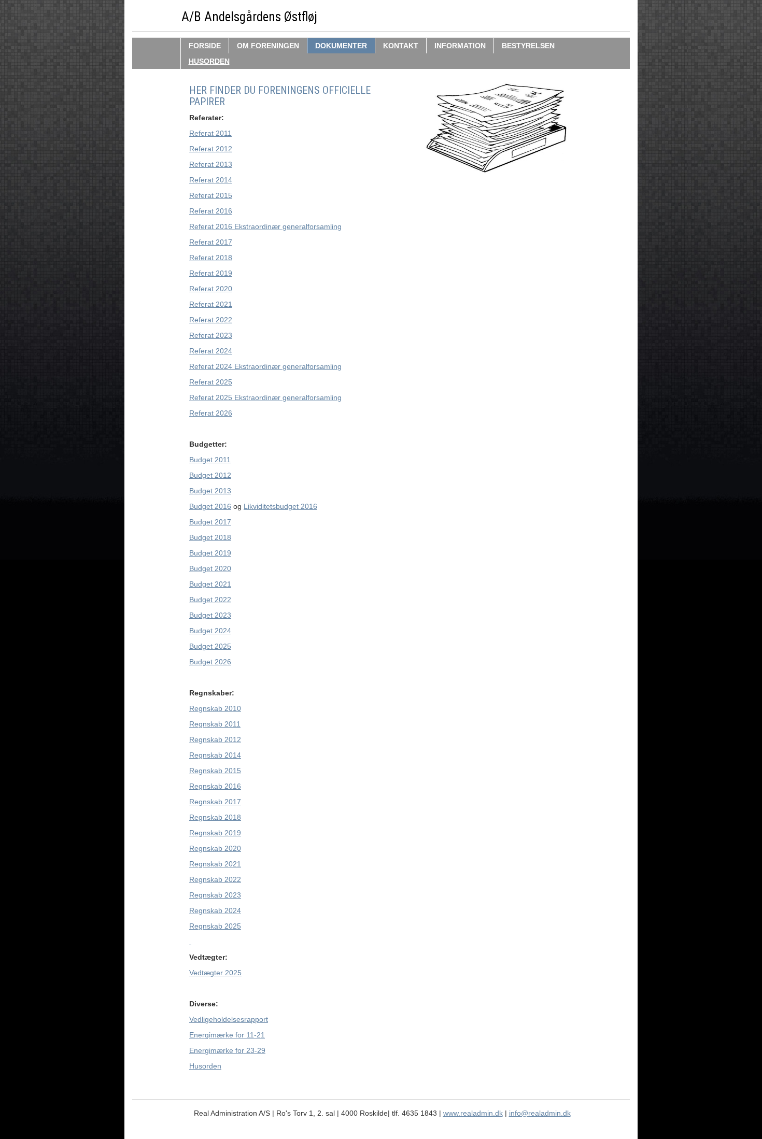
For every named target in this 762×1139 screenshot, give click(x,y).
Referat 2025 (210, 382)
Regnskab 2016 (215, 786)
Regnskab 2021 (215, 864)
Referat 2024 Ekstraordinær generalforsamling (265, 366)
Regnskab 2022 (215, 879)
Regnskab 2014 (215, 755)
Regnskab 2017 (215, 802)
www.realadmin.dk (473, 1113)
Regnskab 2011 (215, 724)
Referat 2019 (210, 273)
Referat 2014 (210, 180)
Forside (205, 45)
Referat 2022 (210, 320)
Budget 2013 (210, 491)
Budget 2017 (210, 522)
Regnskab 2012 (215, 739)
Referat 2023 (210, 335)
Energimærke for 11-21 (227, 1035)
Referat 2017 (210, 242)
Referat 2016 (210, 211)
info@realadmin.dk (540, 1113)
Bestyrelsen (528, 45)
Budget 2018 (210, 537)
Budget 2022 (210, 599)
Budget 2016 (210, 506)
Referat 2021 (210, 304)
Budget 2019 (210, 553)
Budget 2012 (210, 475)
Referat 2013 (210, 164)
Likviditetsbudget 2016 (280, 506)
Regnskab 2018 (215, 817)
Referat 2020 (210, 288)
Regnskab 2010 (215, 708)
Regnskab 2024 (215, 910)
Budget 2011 (210, 459)
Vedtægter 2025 (215, 973)
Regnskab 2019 (215, 833)
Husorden (209, 61)
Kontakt (400, 45)
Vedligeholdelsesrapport (228, 1019)
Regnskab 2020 (215, 848)
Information (460, 45)
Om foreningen (268, 45)
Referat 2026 (210, 413)
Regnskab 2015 (215, 770)
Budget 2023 (210, 615)
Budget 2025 (210, 646)
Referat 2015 (210, 195)
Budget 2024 (210, 631)
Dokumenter (341, 45)
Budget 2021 (210, 584)
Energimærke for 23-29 (227, 1050)
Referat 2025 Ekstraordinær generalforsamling (265, 397)
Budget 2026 (210, 662)
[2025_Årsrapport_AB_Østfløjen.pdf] (190, 941)
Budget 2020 (210, 568)
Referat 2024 (210, 351)
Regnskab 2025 (215, 926)
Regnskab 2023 (215, 895)
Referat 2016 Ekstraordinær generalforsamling (265, 226)
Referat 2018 (210, 257)
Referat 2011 (210, 133)
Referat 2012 (210, 149)
